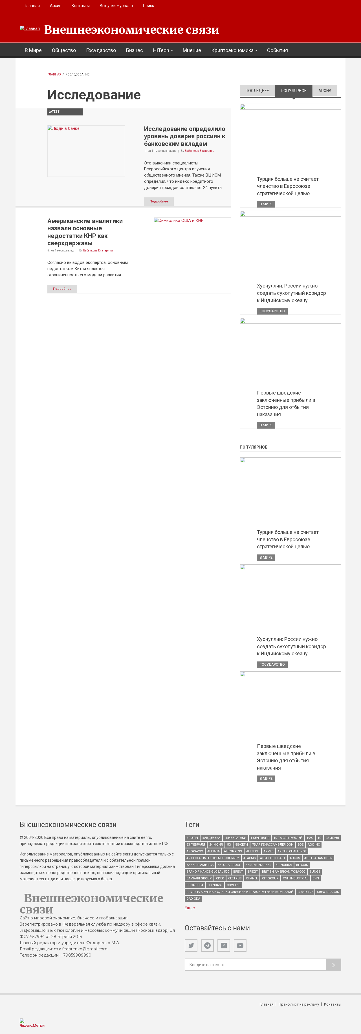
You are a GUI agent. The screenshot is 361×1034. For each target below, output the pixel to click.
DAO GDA (193, 899)
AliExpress (233, 851)
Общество (64, 50)
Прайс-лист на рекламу (299, 1004)
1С (319, 838)
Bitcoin (302, 865)
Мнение (192, 50)
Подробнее (159, 201)
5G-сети (241, 844)
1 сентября (259, 838)
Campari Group (199, 878)
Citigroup (270, 878)
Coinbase (215, 885)
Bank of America (199, 865)
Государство (101, 50)
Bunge (315, 871)
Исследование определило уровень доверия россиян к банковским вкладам (184, 136)
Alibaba (213, 851)
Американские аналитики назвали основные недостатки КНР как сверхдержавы (85, 232)
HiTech (161, 50)
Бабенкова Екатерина (199, 150)
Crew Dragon (328, 892)
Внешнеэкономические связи (131, 30)
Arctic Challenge (292, 851)
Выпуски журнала (116, 5)
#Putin (192, 838)
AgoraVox (194, 851)
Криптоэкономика (232, 50)
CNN (315, 878)
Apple (268, 851)
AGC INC (314, 844)
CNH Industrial (295, 878)
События (277, 50)
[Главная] (30, 29)
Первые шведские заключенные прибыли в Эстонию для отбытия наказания (286, 403)
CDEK (220, 878)
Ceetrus (235, 878)
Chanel (252, 878)
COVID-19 (233, 885)
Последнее (257, 90)
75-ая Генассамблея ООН (272, 844)
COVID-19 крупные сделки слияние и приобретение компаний (239, 892)
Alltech (252, 851)
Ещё (189, 908)
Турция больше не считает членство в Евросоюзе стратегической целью (288, 186)
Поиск (148, 5)
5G (229, 844)
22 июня (332, 838)
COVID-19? (305, 892)
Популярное (296, 90)
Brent (238, 871)
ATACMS (249, 858)
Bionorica (284, 865)
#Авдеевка (211, 838)
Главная (32, 5)
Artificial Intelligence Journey (212, 858)
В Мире (33, 50)
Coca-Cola (194, 885)
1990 (310, 838)
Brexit (252, 871)
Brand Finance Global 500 (207, 871)
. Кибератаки (235, 838)
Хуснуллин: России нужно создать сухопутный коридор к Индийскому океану (291, 293)
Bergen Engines (258, 865)
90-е (300, 844)
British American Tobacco (283, 871)
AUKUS (295, 858)
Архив (55, 5)
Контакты (81, 5)
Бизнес (134, 50)
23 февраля (195, 844)
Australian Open (318, 858)
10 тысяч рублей (288, 838)
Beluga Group (229, 865)
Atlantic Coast (272, 858)
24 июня (216, 844)
